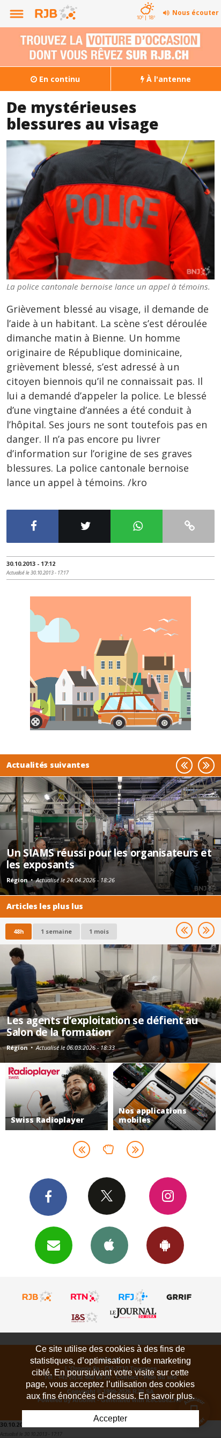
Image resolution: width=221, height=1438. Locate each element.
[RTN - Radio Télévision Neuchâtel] (85, 1297)
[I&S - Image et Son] (85, 1317)
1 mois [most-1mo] (99, 931)
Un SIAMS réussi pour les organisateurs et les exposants (109, 858)
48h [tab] (18, 931)
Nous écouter (195, 12)
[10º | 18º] (145, 1)
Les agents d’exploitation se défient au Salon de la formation (101, 1026)
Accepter (110, 1418)
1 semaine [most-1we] (56, 931)
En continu (58, 79)
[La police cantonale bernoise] (110, 210)
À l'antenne (167, 79)
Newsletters (53, 1245)
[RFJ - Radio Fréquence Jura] (133, 1297)
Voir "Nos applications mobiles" (65, 1096)
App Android (165, 1245)
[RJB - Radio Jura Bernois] (37, 1297)
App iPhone (109, 1245)
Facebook (48, 1197)
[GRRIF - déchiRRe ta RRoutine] (181, 1297)
